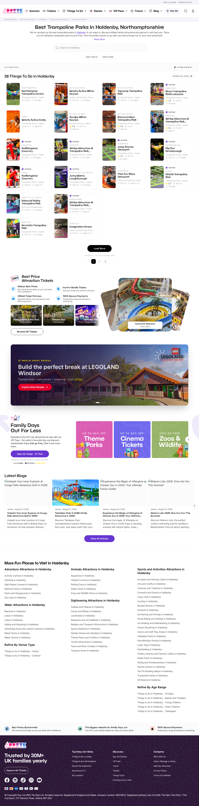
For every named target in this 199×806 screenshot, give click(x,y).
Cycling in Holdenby (147, 601)
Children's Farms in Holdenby (86, 580)
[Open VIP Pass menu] (127, 11)
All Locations (77, 775)
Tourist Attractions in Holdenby (86, 641)
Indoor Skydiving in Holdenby (152, 627)
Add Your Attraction (162, 766)
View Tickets (91, 57)
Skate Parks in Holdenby (149, 658)
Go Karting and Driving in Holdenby (155, 614)
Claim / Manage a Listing (164, 761)
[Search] (185, 10)
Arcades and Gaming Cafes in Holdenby (157, 579)
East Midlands (11, 19)
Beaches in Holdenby (15, 611)
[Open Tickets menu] (59, 11)
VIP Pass (118, 10)
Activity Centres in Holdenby (19, 575)
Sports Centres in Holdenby (151, 666)
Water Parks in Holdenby (17, 633)
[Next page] (105, 261)
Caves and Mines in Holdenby (86, 611)
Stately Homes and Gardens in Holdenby (91, 633)
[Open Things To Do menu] (86, 11)
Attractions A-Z (79, 770)
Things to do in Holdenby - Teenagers (156, 711)
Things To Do (75, 10)
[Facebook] (7, 781)
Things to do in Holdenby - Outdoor (23, 655)
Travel (139, 10)
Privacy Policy (160, 770)
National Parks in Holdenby (18, 588)
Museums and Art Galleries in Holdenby (91, 620)
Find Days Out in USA (122, 780)
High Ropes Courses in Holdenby (21, 584)
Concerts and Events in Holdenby (154, 592)
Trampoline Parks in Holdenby (152, 675)
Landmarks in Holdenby (83, 615)
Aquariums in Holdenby (83, 575)
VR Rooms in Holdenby (149, 680)
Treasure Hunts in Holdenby (85, 650)
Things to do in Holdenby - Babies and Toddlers (161, 698)
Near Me (174, 11)
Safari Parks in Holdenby (83, 588)
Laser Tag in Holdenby (148, 645)
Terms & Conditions (162, 775)
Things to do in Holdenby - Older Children (158, 706)
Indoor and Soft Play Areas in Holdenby (157, 632)
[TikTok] (23, 781)
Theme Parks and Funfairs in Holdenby (90, 637)
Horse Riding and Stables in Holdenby (156, 618)
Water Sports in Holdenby (18, 637)
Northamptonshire (28, 19)
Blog (156, 10)
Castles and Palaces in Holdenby (87, 607)
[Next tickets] (99, 315)
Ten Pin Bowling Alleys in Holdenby (155, 671)
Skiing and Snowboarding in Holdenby (156, 662)
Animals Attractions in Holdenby (92, 569)
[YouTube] (39, 781)
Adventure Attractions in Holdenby (28, 569)
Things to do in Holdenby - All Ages (155, 693)
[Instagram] (31, 781)
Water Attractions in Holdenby (25, 604)
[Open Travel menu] (145, 11)
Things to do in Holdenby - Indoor (22, 651)
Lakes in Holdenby (14, 615)
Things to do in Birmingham (84, 761)
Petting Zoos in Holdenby (84, 584)
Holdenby (43, 19)
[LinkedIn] (15, 781)
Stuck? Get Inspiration (81, 766)
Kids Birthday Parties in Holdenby (154, 640)
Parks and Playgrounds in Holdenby (23, 593)
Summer (34, 10)
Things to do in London (82, 756)
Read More (99, 39)
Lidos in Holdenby (14, 620)
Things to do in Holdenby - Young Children (159, 702)
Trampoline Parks (79, 19)
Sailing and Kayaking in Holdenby (22, 624)
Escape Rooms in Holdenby (151, 605)
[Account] (193, 10)
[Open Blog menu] (162, 11)
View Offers (107, 57)
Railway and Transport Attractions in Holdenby (94, 624)
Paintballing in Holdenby (149, 649)
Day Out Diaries (120, 756)
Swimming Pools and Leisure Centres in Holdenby (30, 628)
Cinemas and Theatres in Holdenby (155, 588)
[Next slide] (188, 439)
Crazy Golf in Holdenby (149, 597)
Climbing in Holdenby (15, 580)
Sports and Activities (59, 19)
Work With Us (185, 2)
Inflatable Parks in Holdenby (151, 636)
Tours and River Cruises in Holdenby (89, 646)
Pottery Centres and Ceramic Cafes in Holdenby (161, 653)
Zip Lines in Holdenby (15, 597)
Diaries (98, 10)
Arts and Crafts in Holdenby (151, 583)
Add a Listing (170, 2)
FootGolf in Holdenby (148, 610)
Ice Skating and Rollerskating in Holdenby (158, 623)
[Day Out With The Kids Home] (12, 10)
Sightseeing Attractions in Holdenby (95, 600)
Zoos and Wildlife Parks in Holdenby (89, 593)
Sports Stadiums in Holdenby (85, 628)
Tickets (51, 10)
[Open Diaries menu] (105, 11)
